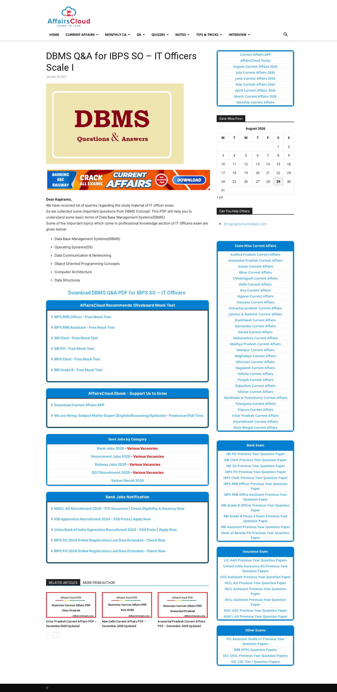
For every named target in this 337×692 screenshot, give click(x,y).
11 (234, 164)
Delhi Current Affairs (255, 284)
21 (268, 173)
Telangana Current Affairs (255, 403)
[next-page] (56, 635)
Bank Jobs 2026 (127, 448)
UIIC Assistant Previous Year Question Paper (255, 577)
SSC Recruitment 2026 (127, 472)
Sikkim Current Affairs (255, 391)
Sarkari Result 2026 (127, 480)
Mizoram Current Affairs (255, 362)
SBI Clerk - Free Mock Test (76, 338)
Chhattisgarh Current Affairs (255, 278)
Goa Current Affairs (255, 290)
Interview (237, 34)
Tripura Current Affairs (255, 409)
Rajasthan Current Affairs (255, 386)
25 (234, 181)
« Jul (220, 197)
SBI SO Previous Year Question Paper (255, 466)
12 (246, 164)
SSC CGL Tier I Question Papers (255, 661)
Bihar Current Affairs (255, 272)
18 (234, 173)
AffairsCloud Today (255, 60)
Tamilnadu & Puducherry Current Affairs (255, 397)
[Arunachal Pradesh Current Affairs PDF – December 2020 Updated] (183, 605)
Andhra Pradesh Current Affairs (255, 254)
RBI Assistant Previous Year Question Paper (255, 527)
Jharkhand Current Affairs (255, 320)
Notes (180, 34)
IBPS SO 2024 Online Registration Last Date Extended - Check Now (110, 540)
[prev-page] (49, 635)
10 (223, 164)
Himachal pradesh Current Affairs (255, 308)
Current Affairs (80, 34)
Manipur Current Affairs (255, 350)
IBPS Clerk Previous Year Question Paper (255, 478)
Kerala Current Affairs (255, 332)
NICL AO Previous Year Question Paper (255, 583)
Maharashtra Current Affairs (255, 338)
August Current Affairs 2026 (255, 66)
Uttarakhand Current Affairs (255, 421)
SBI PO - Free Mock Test (74, 348)
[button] (285, 35)
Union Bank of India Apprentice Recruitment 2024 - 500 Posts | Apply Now (115, 529)
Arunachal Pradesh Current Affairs (255, 260)
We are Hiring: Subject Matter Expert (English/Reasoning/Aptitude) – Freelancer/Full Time (128, 415)
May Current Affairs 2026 (255, 84)
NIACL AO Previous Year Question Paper (255, 616)
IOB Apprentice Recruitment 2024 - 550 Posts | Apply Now (102, 519)
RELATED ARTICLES (63, 583)
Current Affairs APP (255, 54)
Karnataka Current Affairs (255, 326)
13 (258, 164)
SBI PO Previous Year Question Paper (255, 454)
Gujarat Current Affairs (255, 296)
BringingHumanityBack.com (245, 224)
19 (246, 173)
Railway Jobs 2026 (127, 464)
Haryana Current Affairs (255, 302)
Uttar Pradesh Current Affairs (255, 415)
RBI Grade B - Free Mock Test (78, 370)
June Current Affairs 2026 (255, 78)
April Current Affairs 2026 (255, 90)
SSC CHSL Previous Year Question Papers (255, 655)
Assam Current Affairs (255, 266)
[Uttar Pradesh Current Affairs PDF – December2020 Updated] (71, 605)
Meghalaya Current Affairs (255, 356)
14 (268, 164)
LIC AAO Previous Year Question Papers (255, 560)
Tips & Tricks (207, 34)
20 (258, 173)
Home (54, 34)
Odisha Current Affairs (255, 374)
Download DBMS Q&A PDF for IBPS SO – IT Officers (127, 293)
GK (139, 34)
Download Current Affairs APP (79, 405)
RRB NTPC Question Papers (255, 649)
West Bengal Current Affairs (255, 427)
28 (268, 181)
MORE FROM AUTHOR (99, 583)
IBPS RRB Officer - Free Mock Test (82, 317)
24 (223, 181)
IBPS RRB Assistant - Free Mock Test (84, 327)
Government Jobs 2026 (127, 456)
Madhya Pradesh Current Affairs (255, 344)
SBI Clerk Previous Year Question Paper (255, 460)
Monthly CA (116, 34)
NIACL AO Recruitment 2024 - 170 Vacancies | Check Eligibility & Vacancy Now (119, 508)
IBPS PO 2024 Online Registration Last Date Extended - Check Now (110, 551)
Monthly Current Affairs (255, 102)
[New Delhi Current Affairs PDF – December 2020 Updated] (127, 605)
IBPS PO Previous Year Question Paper (255, 472)
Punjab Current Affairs (255, 380)
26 (246, 181)
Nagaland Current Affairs (255, 368)
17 (223, 173)
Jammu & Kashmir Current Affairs (255, 314)
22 (278, 173)
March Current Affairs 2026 (255, 96)
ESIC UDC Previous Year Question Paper (255, 610)
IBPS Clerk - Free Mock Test (77, 359)
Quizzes (158, 34)
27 (258, 181)
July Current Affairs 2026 (255, 72)
